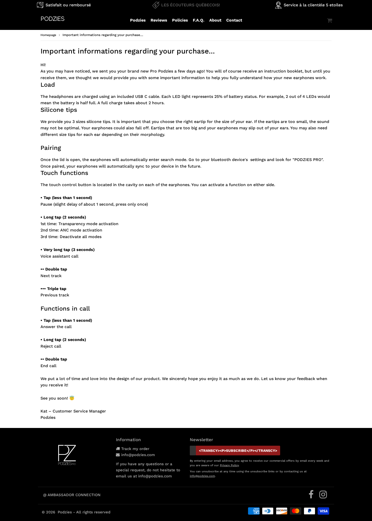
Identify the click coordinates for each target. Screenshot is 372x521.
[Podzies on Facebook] (311, 496)
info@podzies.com (138, 455)
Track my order (135, 448)
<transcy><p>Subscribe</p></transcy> (238, 450)
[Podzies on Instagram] (323, 496)
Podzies (138, 20)
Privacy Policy (229, 465)
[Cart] (329, 20)
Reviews (159, 20)
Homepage (48, 35)
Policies (180, 20)
